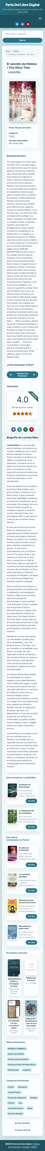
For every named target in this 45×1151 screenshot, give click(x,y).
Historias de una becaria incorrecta (27, 901)
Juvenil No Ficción (15, 1108)
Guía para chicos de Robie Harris (22, 1064)
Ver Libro (31, 801)
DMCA (34, 1147)
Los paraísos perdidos (24, 875)
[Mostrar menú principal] (40, 18)
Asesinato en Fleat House (25, 785)
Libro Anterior (23, 1123)
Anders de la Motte (16, 1054)
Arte (20, 1103)
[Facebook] (22, 24)
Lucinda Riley (14, 72)
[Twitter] (17, 24)
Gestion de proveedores (18, 1059)
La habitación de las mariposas (26, 811)
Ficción (16, 51)
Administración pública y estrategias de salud (14, 982)
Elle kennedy (13, 1070)
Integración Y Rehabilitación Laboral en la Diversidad (31, 1022)
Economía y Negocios (17, 1098)
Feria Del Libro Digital (23, 5)
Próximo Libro (21, 1130)
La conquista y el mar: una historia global (13, 1024)
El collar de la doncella (24, 849)
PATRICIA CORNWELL (17, 1049)
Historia (11, 1103)
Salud (29, 1108)
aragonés (27, 1070)
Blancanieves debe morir (25, 927)
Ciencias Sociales (15, 1113)
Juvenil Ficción (14, 1092)
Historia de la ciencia (31, 979)
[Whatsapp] (25, 429)
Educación (22, 1087)
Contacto (26, 1147)
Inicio (8, 51)
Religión (33, 1098)
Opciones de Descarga (22, 374)
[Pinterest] (28, 24)
